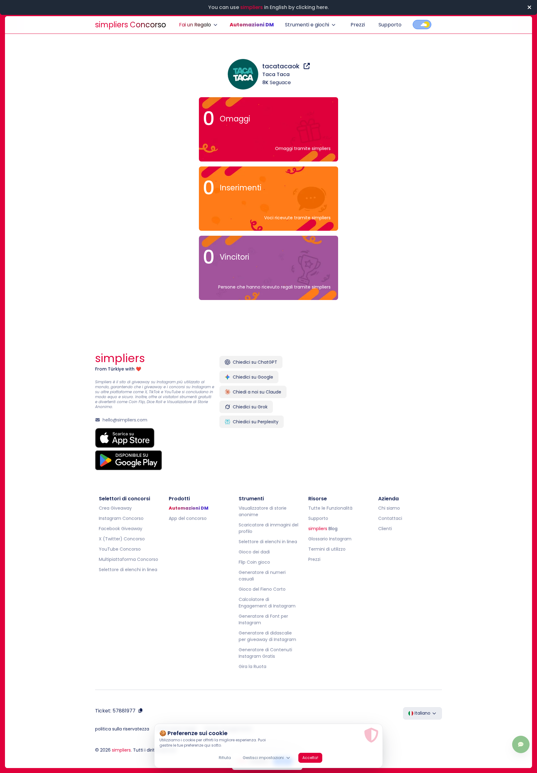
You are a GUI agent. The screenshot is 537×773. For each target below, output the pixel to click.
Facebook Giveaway (120, 528)
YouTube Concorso (120, 549)
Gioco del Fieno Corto (262, 589)
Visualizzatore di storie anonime (263, 511)
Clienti (385, 528)
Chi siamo (389, 508)
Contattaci (390, 518)
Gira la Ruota (252, 666)
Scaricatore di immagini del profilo (268, 528)
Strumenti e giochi (307, 24)
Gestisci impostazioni (263, 757)
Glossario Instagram (329, 539)
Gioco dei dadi (254, 552)
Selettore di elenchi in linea (128, 569)
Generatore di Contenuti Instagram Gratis (265, 653)
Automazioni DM (252, 24)
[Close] (529, 7)
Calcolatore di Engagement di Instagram (267, 602)
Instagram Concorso (121, 518)
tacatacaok (281, 66)
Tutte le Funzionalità (330, 508)
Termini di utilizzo (327, 549)
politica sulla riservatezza (122, 729)
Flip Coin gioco (254, 562)
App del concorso (188, 518)
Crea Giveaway (115, 508)
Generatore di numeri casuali (262, 575)
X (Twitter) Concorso (122, 539)
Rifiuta (225, 757)
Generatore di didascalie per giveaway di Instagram (267, 636)
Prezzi (358, 24)
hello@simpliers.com (125, 420)
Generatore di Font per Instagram (263, 619)
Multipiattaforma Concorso (128, 559)
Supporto (390, 24)
